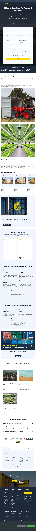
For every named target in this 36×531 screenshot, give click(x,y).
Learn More (18, 356)
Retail (27, 460)
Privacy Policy (16, 51)
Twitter (27, 516)
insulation (18, 85)
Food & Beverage (21, 454)
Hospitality (13, 457)
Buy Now (14, 481)
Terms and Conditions (22, 51)
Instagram (27, 517)
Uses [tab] (14, 448)
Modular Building (6, 460)
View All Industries (18, 466)
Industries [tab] (7, 448)
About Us (20, 513)
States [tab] (29, 448)
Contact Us (21, 481)
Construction (21, 452)
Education (27, 452)
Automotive (13, 452)
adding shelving (3, 85)
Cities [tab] (22, 448)
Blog (26, 513)
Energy (5, 454)
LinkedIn (27, 519)
